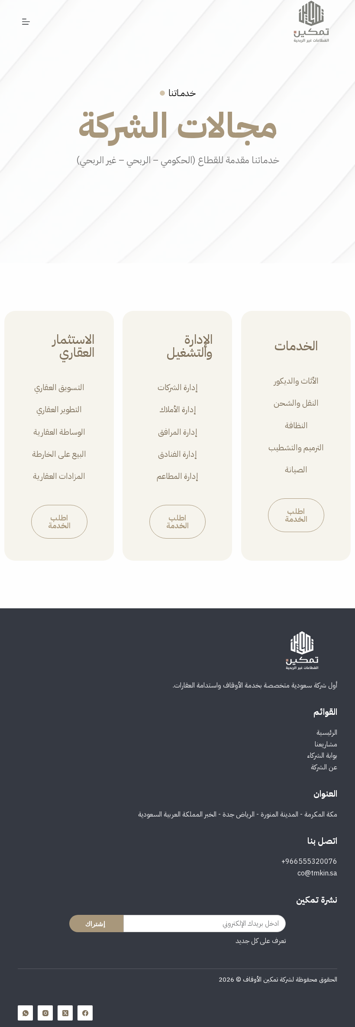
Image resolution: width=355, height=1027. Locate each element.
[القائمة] (26, 22)
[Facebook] (85, 1013)
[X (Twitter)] (65, 1013)
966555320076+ (309, 861)
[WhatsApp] (25, 1013)
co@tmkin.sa (317, 873)
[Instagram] (45, 1013)
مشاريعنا (326, 744)
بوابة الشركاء (322, 755)
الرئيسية (326, 732)
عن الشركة (324, 767)
